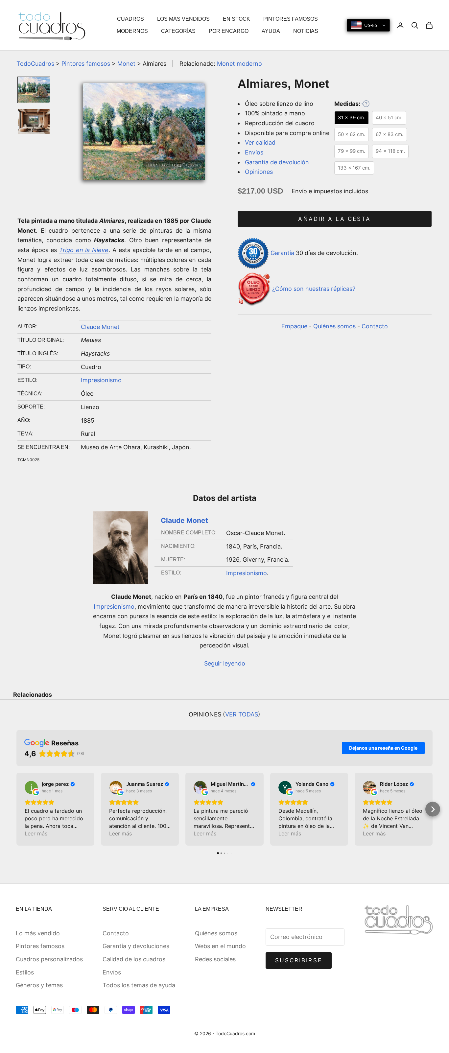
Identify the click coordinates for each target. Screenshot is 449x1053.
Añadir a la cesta (334, 219)
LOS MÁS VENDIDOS (183, 19)
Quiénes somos (334, 326)
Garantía (282, 252)
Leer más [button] (36, 833)
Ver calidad (260, 142)
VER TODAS (241, 714)
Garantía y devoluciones (136, 946)
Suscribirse (298, 960)
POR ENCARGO (228, 31)
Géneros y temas (39, 985)
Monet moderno (239, 63)
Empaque (294, 326)
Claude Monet (100, 326)
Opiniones (259, 171)
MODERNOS (132, 31)
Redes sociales (215, 959)
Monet (126, 63)
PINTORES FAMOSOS (290, 19)
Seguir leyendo (224, 663)
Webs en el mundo (220, 946)
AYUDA (271, 31)
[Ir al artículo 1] (33, 90)
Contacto (375, 326)
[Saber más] (365, 103)
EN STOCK (236, 19)
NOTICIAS (305, 31)
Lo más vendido (38, 933)
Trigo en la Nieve (83, 249)
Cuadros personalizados (49, 959)
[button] (16, 809)
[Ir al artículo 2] (33, 121)
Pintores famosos (85, 63)
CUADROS (130, 19)
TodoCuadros (35, 63)
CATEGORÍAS (178, 31)
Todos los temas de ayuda (139, 985)
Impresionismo (101, 380)
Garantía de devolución (277, 162)
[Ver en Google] (31, 787)
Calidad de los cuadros (134, 959)
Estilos (25, 972)
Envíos (254, 152)
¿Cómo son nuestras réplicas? (313, 288)
